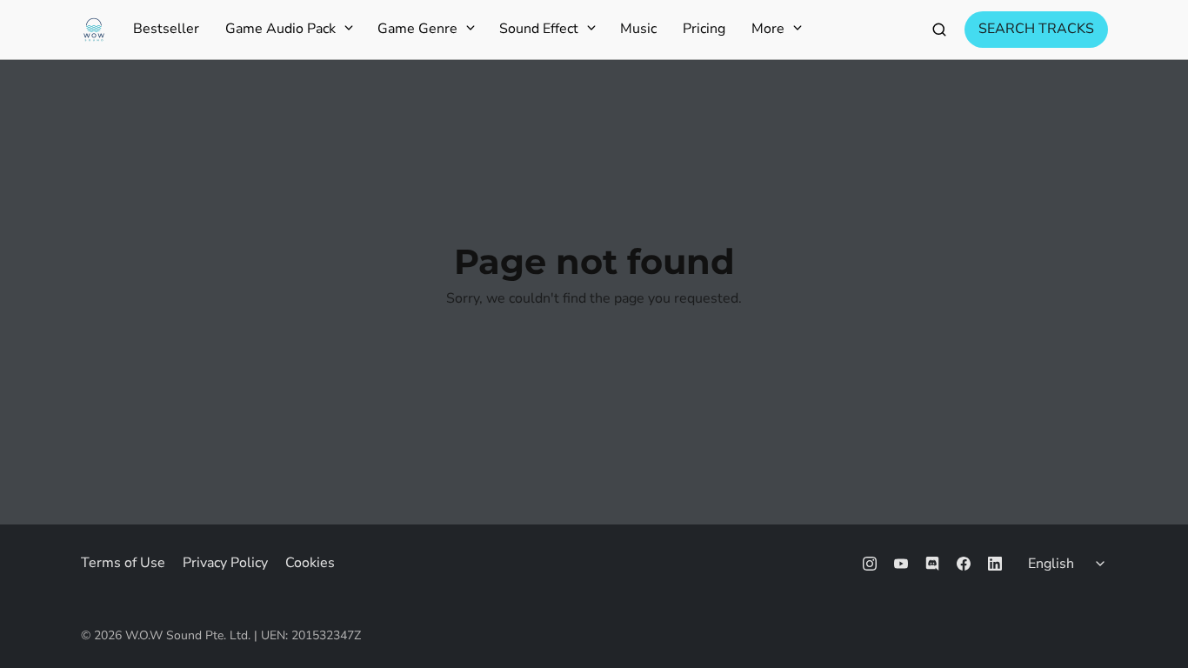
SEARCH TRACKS (1036, 28)
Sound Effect (538, 29)
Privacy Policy (225, 562)
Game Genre (417, 29)
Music (638, 29)
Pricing (704, 29)
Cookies (310, 562)
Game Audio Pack (280, 29)
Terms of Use (123, 562)
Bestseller (166, 29)
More (767, 29)
